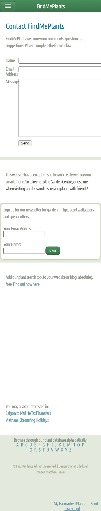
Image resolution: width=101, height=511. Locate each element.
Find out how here (26, 284)
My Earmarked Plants (69, 503)
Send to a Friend (81, 506)
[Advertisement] (41, 345)
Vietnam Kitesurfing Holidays (27, 420)
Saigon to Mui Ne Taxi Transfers (28, 413)
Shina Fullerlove (77, 466)
